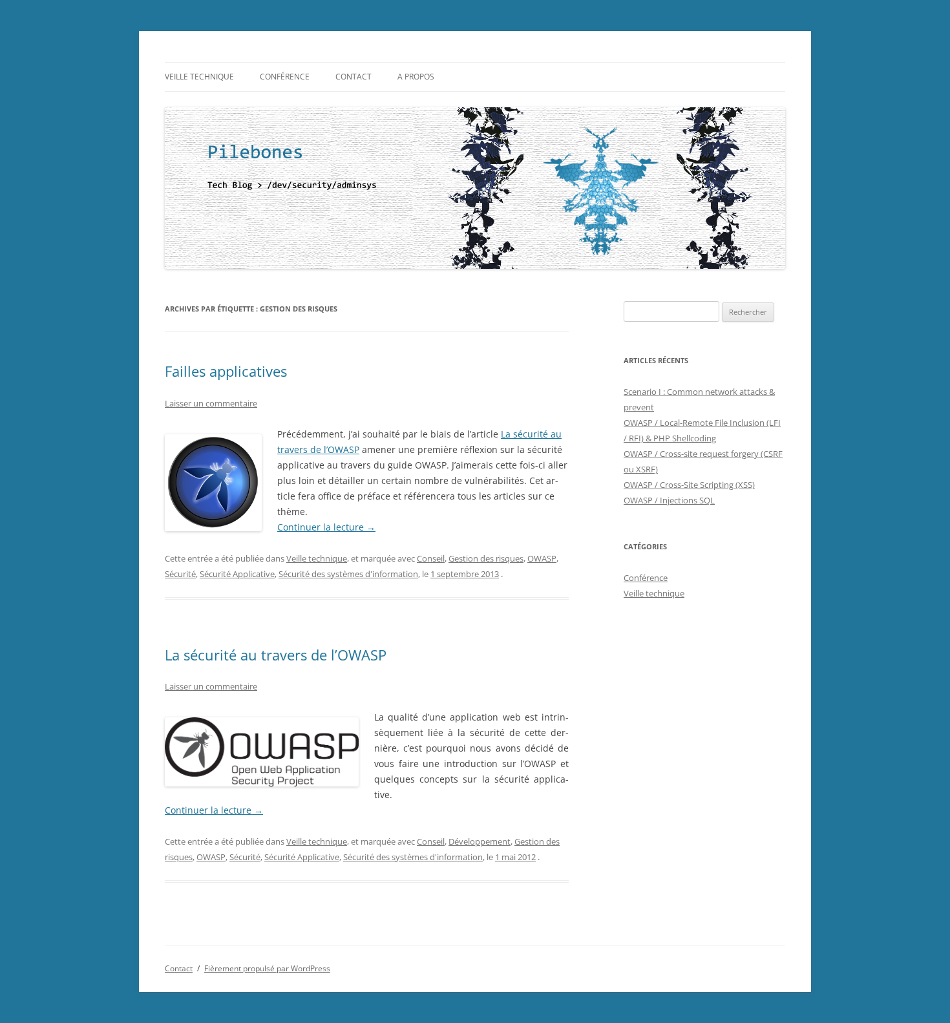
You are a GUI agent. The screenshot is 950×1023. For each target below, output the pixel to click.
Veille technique (199, 76)
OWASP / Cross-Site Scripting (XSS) (689, 484)
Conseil (431, 558)
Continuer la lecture (326, 527)
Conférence (285, 76)
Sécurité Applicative (237, 574)
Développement (480, 841)
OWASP (541, 558)
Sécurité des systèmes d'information (348, 574)
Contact (353, 76)
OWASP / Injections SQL (669, 500)
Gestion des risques (486, 558)
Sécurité (180, 574)
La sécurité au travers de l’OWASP (275, 654)
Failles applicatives (226, 371)
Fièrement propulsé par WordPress (267, 968)
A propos (415, 76)
